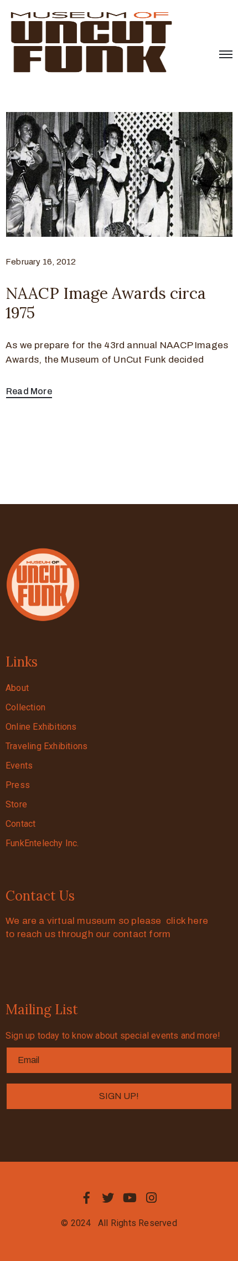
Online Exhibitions (41, 726)
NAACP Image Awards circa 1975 (106, 303)
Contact (20, 823)
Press (18, 785)
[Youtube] (130, 1198)
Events (19, 765)
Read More (29, 391)
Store (16, 804)
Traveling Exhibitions (46, 746)
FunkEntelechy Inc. (42, 843)
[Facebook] (86, 1198)
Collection (25, 707)
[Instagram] (152, 1198)
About (17, 688)
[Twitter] (108, 1198)
